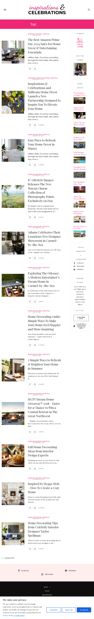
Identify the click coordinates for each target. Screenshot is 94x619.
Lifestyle (46, 34)
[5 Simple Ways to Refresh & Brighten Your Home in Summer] (13, 370)
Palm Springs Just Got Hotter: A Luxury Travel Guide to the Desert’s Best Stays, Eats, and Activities (80, 153)
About (46, 587)
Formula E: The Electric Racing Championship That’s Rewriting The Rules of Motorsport (80, 168)
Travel (47, 591)
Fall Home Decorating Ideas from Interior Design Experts (42, 451)
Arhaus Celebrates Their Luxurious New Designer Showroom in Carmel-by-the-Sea (44, 238)
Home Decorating (34, 34)
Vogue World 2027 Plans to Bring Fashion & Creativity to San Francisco (80, 109)
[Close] (91, 598)
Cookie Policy (19, 615)
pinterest (72, 571)
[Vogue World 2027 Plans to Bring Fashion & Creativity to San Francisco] (79, 115)
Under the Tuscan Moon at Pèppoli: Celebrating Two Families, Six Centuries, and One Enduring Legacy (80, 198)
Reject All (69, 610)
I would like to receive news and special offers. (81, 326)
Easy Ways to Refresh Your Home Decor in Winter (42, 144)
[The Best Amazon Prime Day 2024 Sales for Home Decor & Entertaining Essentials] (13, 52)
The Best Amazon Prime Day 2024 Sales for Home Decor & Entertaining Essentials (44, 46)
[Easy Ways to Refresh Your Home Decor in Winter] (13, 150)
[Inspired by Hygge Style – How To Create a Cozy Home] (13, 493)
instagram (49, 574)
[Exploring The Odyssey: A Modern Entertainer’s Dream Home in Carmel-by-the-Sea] (13, 285)
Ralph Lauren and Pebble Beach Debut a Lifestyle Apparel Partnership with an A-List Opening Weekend (79, 213)
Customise (54, 610)
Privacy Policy (8, 615)
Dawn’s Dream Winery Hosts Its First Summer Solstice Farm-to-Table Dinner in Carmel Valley (80, 124)
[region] (47, 608)
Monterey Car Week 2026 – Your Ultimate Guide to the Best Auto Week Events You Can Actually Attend (80, 138)
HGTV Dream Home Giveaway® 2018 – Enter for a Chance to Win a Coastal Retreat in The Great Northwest (44, 407)
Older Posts (9, 558)
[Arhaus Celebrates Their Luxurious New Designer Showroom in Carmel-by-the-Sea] (13, 243)
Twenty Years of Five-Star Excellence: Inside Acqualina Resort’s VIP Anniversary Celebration (80, 227)
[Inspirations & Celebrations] (47, 9)
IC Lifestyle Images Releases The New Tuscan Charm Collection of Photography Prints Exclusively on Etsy (41, 190)
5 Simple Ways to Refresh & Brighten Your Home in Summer (44, 364)
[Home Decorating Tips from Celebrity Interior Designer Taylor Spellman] (13, 533)
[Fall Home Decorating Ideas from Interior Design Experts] (13, 455)
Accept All (84, 610)
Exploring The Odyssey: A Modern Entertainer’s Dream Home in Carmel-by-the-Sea (43, 279)
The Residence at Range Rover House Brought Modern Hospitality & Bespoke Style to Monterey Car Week (80, 94)
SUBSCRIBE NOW (81, 317)
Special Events (47, 595)
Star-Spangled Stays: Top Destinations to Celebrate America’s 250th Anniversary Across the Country (80, 183)
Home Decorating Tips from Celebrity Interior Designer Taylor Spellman (43, 529)
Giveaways (31, 78)
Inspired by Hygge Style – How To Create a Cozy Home (44, 488)
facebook (25, 571)
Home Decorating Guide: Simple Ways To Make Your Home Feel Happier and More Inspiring (44, 323)
